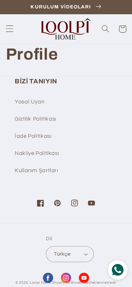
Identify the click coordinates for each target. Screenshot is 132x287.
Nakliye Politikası (37, 153)
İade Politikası (33, 136)
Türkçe (62, 254)
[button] (9, 28)
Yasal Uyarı (30, 102)
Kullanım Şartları (36, 170)
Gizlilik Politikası (35, 119)
